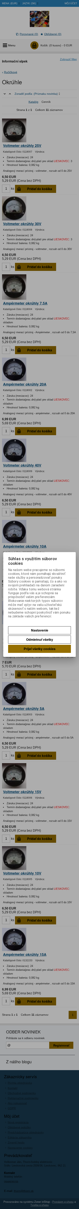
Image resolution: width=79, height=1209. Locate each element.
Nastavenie (39, 630)
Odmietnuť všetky (39, 639)
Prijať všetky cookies (40, 648)
